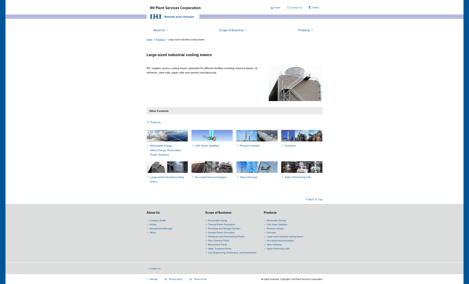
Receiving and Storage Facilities (224, 228)
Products (155, 122)
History (152, 224)
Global (315, 7)
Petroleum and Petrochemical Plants (226, 236)
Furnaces (271, 232)
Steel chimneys (274, 244)
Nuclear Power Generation (221, 232)
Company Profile (157, 220)
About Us (153, 212)
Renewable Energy (276, 220)
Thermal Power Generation (221, 224)
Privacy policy (176, 279)
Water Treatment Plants (219, 248)
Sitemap (153, 279)
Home (277, 7)
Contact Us (296, 7)
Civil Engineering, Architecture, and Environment (232, 252)
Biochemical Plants (217, 244)
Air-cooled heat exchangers (280, 240)
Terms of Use (200, 279)
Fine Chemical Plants (218, 240)
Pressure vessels (275, 228)
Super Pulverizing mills (278, 248)
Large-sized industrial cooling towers (285, 236)
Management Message (160, 228)
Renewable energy (217, 220)
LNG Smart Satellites (277, 224)
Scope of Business (218, 212)
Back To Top (315, 199)
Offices (152, 232)
